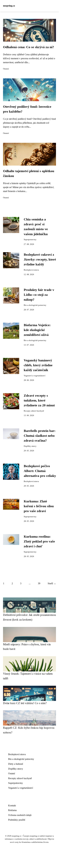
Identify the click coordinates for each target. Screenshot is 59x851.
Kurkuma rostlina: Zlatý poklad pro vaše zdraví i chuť (39, 541)
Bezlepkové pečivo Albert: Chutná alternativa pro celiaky (40, 471)
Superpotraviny (30, 239)
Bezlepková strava (31, 270)
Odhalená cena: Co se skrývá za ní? (28, 47)
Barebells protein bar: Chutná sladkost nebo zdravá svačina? (39, 436)
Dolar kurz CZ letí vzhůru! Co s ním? (25, 703)
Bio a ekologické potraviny (35, 305)
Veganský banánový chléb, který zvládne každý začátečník (38, 365)
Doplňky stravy (30, 446)
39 (39, 583)
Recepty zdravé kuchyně (34, 411)
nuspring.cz (9, 5)
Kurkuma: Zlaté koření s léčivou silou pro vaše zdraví (39, 506)
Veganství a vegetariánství (34, 376)
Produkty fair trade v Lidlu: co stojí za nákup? (39, 295)
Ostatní (6, 69)
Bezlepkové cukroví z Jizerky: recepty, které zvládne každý (40, 259)
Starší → (52, 583)
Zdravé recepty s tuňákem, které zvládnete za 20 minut (39, 400)
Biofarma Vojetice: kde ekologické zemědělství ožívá (37, 330)
